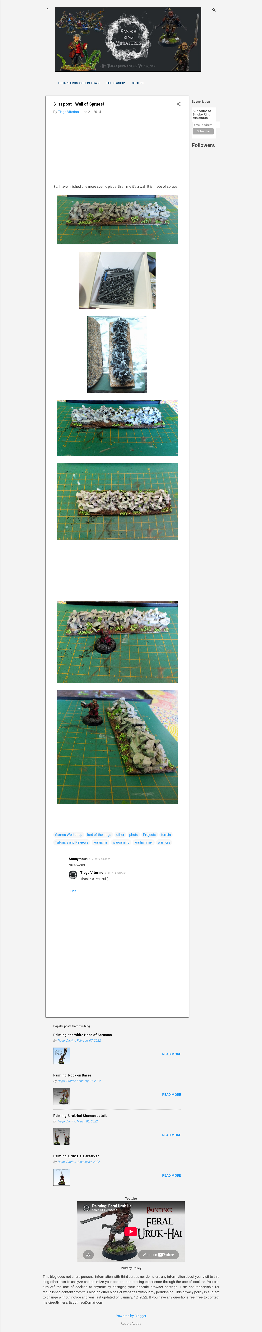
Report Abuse (131, 1323)
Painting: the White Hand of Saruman (82, 1035)
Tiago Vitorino (91, 873)
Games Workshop (68, 835)
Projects (149, 835)
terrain (166, 835)
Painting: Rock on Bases (72, 1075)
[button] (178, 104)
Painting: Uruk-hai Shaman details (80, 1116)
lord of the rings (99, 835)
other (120, 835)
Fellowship (115, 83)
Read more (171, 1054)
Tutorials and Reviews (71, 842)
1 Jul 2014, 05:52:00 (99, 859)
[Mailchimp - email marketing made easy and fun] (215, 132)
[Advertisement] (204, 242)
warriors (164, 842)
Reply (73, 891)
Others (137, 83)
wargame (100, 842)
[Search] (214, 10)
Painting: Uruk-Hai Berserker (76, 1156)
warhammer (143, 842)
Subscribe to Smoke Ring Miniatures (202, 114)
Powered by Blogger (131, 1316)
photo (133, 835)
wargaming (121, 842)
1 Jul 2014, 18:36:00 (115, 873)
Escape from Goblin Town (79, 83)
